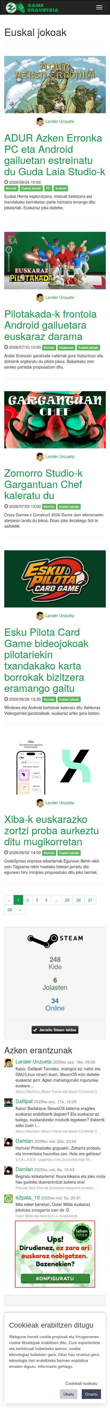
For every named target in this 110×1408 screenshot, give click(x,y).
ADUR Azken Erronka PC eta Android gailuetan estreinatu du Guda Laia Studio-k (54, 154)
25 (67, 900)
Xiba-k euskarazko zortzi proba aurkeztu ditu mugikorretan (51, 829)
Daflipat (24, 1101)
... (56, 900)
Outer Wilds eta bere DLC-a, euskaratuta (47, 1215)
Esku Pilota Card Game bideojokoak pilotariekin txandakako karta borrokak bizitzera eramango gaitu (46, 659)
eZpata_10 (28, 1197)
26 (78, 900)
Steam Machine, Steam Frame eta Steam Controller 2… (58, 1091)
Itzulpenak (66, 347)
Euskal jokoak (31, 188)
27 (90, 900)
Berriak (11, 188)
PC (48, 188)
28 (10, 909)
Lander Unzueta (59, 121)
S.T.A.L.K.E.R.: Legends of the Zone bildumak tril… (54, 1159)
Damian (24, 1140)
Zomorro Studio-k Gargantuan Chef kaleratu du (43, 483)
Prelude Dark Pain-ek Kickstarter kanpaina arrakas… (56, 1187)
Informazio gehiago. (55, 1366)
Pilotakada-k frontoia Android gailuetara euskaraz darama (50, 324)
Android (60, 188)
